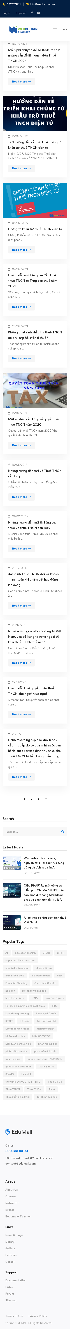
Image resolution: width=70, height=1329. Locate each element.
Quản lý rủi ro (46, 1066)
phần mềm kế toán (45, 1051)
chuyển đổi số (44, 967)
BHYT (60, 952)
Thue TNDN (34, 1089)
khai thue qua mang (17, 1013)
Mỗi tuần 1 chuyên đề (18, 1043)
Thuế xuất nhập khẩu (17, 1096)
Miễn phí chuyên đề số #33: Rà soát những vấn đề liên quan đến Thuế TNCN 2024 (34, 55)
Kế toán (24, 1020)
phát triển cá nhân (16, 1051)
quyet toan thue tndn (18, 1066)
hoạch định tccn (14, 998)
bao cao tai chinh (25, 952)
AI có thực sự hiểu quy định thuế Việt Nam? (45, 920)
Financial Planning (16, 983)
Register (21, 12)
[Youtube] (22, 1172)
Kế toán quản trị (46, 1020)
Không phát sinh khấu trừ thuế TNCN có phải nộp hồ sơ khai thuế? (35, 335)
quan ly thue (12, 1058)
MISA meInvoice (15, 1036)
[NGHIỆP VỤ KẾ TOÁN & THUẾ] (12, 917)
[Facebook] (11, 1172)
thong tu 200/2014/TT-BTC (23, 1081)
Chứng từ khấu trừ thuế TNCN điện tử (35, 229)
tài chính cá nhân (47, 1096)
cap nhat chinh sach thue (20, 960)
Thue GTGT (55, 1081)
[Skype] (17, 1172)
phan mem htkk (47, 1043)
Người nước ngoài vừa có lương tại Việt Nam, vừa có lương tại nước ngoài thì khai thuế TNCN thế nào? (34, 636)
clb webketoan (40, 975)
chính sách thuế (14, 975)
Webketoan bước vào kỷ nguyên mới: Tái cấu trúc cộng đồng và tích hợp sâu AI (44, 862)
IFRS (54, 1005)
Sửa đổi (9, 1074)
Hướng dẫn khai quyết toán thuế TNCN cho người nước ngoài (31, 691)
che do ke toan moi (17, 967)
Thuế (52, 1089)
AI (6, 952)
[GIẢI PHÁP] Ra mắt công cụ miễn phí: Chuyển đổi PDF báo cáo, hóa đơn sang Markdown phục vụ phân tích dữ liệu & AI (44, 892)
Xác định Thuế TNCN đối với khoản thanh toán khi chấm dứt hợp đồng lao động (33, 579)
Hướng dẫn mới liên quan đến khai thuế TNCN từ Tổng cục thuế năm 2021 (32, 280)
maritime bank (45, 1028)
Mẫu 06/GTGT (41, 1036)
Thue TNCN (12, 1089)
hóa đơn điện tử (55, 998)
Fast (59, 975)
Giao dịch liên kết (45, 983)
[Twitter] (5, 1172)
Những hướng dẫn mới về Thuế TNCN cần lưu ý (35, 473)
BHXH (46, 952)
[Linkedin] (28, 1172)
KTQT (9, 1020)
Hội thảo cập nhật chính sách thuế (25, 1005)
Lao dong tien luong (17, 1028)
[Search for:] (35, 831)
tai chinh (26, 1074)
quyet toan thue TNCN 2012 (44, 1058)
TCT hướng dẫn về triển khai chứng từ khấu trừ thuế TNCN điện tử (34, 144)
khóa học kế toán (46, 1013)
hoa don (10, 990)
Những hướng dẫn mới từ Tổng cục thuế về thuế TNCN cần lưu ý (32, 525)
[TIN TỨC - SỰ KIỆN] (12, 858)
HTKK (35, 998)
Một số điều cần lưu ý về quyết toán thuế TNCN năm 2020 (34, 421)
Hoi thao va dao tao (34, 990)
